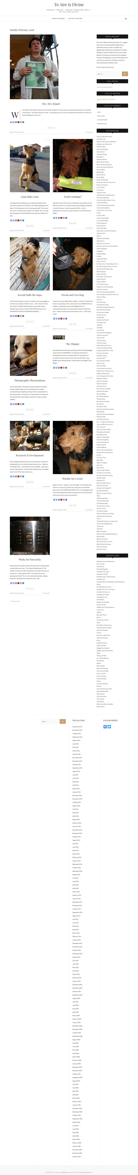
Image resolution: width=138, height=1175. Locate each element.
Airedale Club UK (102, 574)
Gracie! (99, 633)
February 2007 (77, 1101)
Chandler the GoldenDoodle (105, 195)
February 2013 (77, 857)
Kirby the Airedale (102, 353)
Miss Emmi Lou (101, 386)
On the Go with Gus (103, 419)
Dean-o (99, 236)
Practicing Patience (103, 442)
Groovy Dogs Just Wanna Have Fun (108, 294)
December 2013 (77, 830)
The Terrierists (101, 508)
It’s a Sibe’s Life (101, 322)
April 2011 (76, 929)
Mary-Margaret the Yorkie (105, 376)
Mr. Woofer (100, 661)
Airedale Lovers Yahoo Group (106, 576)
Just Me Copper (102, 343)
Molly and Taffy (101, 655)
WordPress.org (102, 123)
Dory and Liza (101, 261)
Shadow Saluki (101, 478)
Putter (99, 681)
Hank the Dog (101, 302)
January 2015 (77, 792)
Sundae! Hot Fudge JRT (104, 488)
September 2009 (77, 995)
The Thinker (72, 344)
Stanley (99, 686)
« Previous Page (15, 601)
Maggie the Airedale (103, 648)
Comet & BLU (101, 215)
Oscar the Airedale (102, 671)
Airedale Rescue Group (104, 587)
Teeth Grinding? (73, 196)
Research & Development (30, 455)
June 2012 (76, 881)
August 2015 (76, 771)
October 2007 (77, 1074)
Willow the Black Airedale (105, 704)
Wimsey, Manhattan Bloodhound (107, 534)
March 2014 (76, 819)
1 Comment (46, 230)
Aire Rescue (100, 566)
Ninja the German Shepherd (105, 414)
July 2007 (75, 1084)
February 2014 (77, 823)
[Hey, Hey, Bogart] (51, 66)
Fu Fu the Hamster (102, 284)
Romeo (99, 455)
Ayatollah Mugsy (102, 154)
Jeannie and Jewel (102, 335)
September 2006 (77, 1119)
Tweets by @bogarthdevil (104, 87)
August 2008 (76, 1039)
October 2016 (77, 733)
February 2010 (77, 978)
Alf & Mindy (100, 599)
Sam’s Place (100, 468)
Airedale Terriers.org (103, 592)
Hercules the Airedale (103, 310)
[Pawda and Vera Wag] (73, 263)
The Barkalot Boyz (102, 498)
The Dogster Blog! (102, 503)
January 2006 (77, 1146)
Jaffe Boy (99, 325)
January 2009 (77, 1022)
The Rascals (100, 701)
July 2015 (75, 775)
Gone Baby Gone (30, 196)
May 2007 (76, 1091)
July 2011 (75, 919)
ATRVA (99, 612)
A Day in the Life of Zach (104, 136)
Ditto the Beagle (102, 248)
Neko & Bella (101, 666)
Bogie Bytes (100, 172)
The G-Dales (100, 699)
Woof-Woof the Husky (104, 544)
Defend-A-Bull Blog (103, 238)
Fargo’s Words (101, 279)
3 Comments (46, 414)
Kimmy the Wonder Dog (104, 348)
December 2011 (77, 902)
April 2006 (76, 1136)
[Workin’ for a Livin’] (73, 447)
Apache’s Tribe (101, 605)
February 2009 (77, 1019)
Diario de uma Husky (103, 243)
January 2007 (77, 1105)
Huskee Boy (100, 317)
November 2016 (77, 730)
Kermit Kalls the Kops (30, 294)
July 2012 (75, 878)
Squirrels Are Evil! (102, 485)
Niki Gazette (100, 412)
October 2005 (77, 1156)
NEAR (99, 663)
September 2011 (77, 912)
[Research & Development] (30, 436)
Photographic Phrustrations (30, 380)
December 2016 (77, 726)
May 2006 (76, 1132)
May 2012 (76, 885)
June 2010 (76, 964)
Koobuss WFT (101, 358)
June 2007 (76, 1088)
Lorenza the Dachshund (104, 368)
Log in (99, 112)
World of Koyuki (102, 547)
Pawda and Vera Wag (73, 294)
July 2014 (75, 809)
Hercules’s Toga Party (103, 635)
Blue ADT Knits (101, 615)
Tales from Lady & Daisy (104, 493)
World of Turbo (101, 549)
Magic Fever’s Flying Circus (105, 371)
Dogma (99, 256)
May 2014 (76, 812)
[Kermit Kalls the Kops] (30, 263)
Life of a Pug (100, 363)
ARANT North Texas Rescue (105, 607)
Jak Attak (99, 327)
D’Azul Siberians (102, 223)
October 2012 (77, 868)
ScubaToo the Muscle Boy (105, 475)
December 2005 (77, 1150)
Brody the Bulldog (102, 180)
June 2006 (76, 1129)
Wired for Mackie (102, 539)
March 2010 (76, 974)
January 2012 (77, 898)
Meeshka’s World (102, 378)
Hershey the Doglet (103, 312)
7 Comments (89, 328)
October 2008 (77, 1033)
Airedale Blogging (102, 569)
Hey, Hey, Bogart (51, 103)
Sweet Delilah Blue (102, 491)
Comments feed (102, 120)
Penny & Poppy (101, 676)
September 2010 (77, 953)
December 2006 (77, 1108)
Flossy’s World (101, 282)
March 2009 (76, 1015)
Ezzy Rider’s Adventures (104, 276)
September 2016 (77, 737)
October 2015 (77, 764)
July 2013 (75, 843)
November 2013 (77, 833)
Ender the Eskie (101, 274)
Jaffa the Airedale (102, 638)
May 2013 (76, 850)
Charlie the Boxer (102, 203)
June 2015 (76, 778)
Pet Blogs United (102, 434)
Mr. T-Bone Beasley (103, 396)
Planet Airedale (101, 678)
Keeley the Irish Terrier (104, 345)
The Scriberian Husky (103, 506)
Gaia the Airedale (102, 289)
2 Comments (89, 132)
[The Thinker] (73, 337)
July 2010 (75, 960)
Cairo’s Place (101, 187)
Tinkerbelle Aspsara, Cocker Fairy (107, 521)
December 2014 (77, 795)
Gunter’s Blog (101, 297)
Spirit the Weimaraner (104, 483)
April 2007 (76, 1094)
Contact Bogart (75, 18)
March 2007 (76, 1098)
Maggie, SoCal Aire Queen (105, 650)
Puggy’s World (101, 445)
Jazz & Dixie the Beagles (104, 333)
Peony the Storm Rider (104, 429)
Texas (98, 496)
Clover (99, 213)
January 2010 (77, 981)
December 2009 (77, 984)
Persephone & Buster (103, 432)
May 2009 (76, 1009)
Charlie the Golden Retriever (106, 205)
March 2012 (76, 892)
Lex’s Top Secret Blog (103, 361)
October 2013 (77, 837)
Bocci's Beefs (101, 169)
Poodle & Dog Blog (103, 440)
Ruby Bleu (100, 460)
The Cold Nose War (103, 501)
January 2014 (77, 826)
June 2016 (76, 744)
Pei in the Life (101, 427)
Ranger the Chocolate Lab (105, 452)
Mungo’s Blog (101, 399)
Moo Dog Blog (101, 394)
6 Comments (89, 228)
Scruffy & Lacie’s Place (104, 473)
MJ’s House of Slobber (104, 389)
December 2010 (77, 943)
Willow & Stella (101, 531)
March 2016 (76, 751)
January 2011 (77, 940)
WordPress (89, 1172)
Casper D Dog (101, 192)
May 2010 (76, 967)
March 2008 (76, 1057)
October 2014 (77, 802)
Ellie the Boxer (101, 271)
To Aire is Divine (69, 4)
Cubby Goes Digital (103, 218)
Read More (51, 127)
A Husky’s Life (101, 139)
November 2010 (77, 947)
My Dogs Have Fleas (103, 401)
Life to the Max (101, 366)
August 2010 (76, 957)
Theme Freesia (73, 1172)
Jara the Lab (100, 330)
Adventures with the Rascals (105, 561)
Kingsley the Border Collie (105, 350)
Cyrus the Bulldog (102, 220)
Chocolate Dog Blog (103, 208)
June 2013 (76, 847)
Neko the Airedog (102, 668)
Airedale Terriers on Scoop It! (106, 589)
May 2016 (76, 747)
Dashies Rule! (101, 233)
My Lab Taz (100, 404)
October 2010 (77, 950)
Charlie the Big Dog (103, 197)
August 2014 (76, 806)
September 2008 (77, 1036)
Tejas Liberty (101, 694)
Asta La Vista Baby (102, 149)
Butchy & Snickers (102, 185)
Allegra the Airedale (103, 602)
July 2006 (75, 1125)
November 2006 (77, 1112)
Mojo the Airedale (102, 391)
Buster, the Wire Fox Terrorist (106, 182)
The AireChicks (101, 696)
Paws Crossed (101, 673)
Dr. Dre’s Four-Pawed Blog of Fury (107, 264)
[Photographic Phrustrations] (30, 355)
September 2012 (77, 871)
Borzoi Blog (100, 177)
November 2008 (77, 1029)
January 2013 (77, 861)
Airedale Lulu (101, 579)
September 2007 (77, 1077)
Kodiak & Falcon (102, 355)
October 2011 (77, 909)
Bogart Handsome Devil (17, 132)
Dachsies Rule (101, 225)
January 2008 (77, 1064)
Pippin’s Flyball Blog (103, 437)
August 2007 (76, 1081)
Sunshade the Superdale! (104, 689)
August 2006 (76, 1122)
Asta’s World (101, 152)
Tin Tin (99, 519)
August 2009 (76, 998)
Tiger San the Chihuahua (104, 516)
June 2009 (76, 1005)
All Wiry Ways (101, 146)
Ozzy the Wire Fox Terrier (105, 424)
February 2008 (77, 1060)
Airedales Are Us (102, 597)
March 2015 (76, 788)
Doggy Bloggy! (101, 254)
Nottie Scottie (101, 417)
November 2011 (77, 905)
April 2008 (76, 1053)
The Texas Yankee (102, 511)
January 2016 (77, 754)
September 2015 (77, 768)
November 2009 (77, 988)
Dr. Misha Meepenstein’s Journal (107, 266)
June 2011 (76, 923)
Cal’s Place (100, 190)
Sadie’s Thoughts (102, 462)
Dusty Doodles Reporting (105, 269)
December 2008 (77, 1026)
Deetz (98, 622)
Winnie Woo (101, 536)
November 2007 (77, 1070)
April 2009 (76, 1012)
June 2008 (76, 1046)
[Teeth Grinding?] (73, 165)
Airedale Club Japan (103, 571)
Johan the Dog (101, 340)
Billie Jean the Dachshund (105, 167)
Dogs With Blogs (102, 259)
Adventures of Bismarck (104, 144)
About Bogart (58, 18)
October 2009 (77, 991)
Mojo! (99, 653)
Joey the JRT (100, 338)
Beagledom (100, 157)
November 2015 (77, 761)
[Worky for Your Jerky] (30, 536)
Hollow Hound (101, 315)
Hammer (99, 299)
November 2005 (77, 1153)
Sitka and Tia (101, 480)
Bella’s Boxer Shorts (103, 162)
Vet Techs (100, 529)
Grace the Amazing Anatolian (106, 292)
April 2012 (76, 888)
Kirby (98, 640)
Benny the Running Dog (104, 164)
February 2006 (77, 1143)
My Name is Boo (102, 406)
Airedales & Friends (103, 594)
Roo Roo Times (101, 457)
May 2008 (76, 1050)
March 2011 (76, 933)
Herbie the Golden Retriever (105, 307)
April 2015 (76, 785)
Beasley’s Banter (102, 159)
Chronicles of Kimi (103, 620)
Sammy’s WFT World (103, 470)
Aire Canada (100, 564)
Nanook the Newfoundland (105, 409)
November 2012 (77, 864)
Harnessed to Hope (103, 304)
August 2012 (76, 874)
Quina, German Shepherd (104, 450)
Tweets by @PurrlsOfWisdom (106, 99)
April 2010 (76, 971)
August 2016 (76, 740)
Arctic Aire (100, 610)
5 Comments (46, 486)
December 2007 (77, 1067)
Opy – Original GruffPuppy (105, 422)
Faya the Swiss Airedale (104, 627)
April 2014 (76, 816)
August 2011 (76, 916)
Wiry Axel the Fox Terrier (105, 541)
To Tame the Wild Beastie (104, 524)
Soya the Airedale (102, 684)
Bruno (99, 617)
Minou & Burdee (102, 383)
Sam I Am (100, 465)
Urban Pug (100, 526)
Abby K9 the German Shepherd (106, 141)
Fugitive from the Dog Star (105, 287)
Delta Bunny (100, 241)
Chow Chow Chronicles (104, 210)
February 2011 (77, 936)
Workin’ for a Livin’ (72, 478)
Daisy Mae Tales (102, 228)
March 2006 (76, 1139)
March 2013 (76, 854)
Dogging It (100, 251)
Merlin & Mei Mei (102, 381)
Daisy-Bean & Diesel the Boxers (106, 231)
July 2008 (75, 1043)
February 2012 (77, 895)
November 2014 (77, 799)
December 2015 (77, 757)
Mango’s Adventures (103, 373)
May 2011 (76, 926)
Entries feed (101, 116)
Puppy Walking (101, 447)
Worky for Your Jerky (30, 559)
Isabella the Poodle (103, 320)
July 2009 (75, 1002)
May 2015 (76, 782)
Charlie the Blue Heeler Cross (106, 200)
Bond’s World (101, 175)
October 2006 (77, 1115)
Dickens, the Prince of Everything (107, 246)
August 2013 (76, 840)
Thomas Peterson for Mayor (105, 513)
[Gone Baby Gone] (30, 165)
